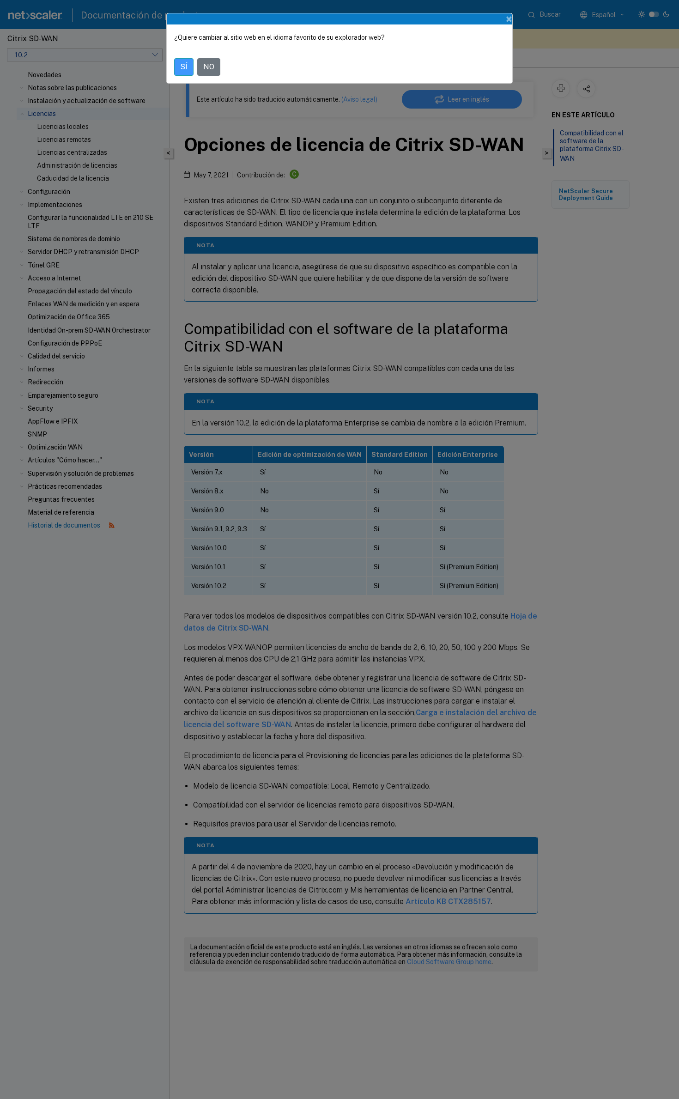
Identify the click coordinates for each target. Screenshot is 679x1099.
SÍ (184, 66)
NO (208, 66)
